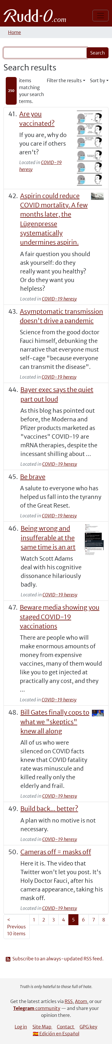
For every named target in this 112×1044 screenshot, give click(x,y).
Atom (81, 1001)
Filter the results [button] (64, 80)
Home (14, 32)
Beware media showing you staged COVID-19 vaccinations (59, 617)
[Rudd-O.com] (36, 15)
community (36, 1008)
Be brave (32, 477)
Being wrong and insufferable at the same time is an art (48, 538)
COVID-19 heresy (59, 299)
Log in (21, 1027)
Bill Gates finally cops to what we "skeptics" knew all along (54, 722)
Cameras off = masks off (55, 852)
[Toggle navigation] (100, 15)
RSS (69, 1001)
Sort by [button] (97, 80)
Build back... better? (49, 809)
